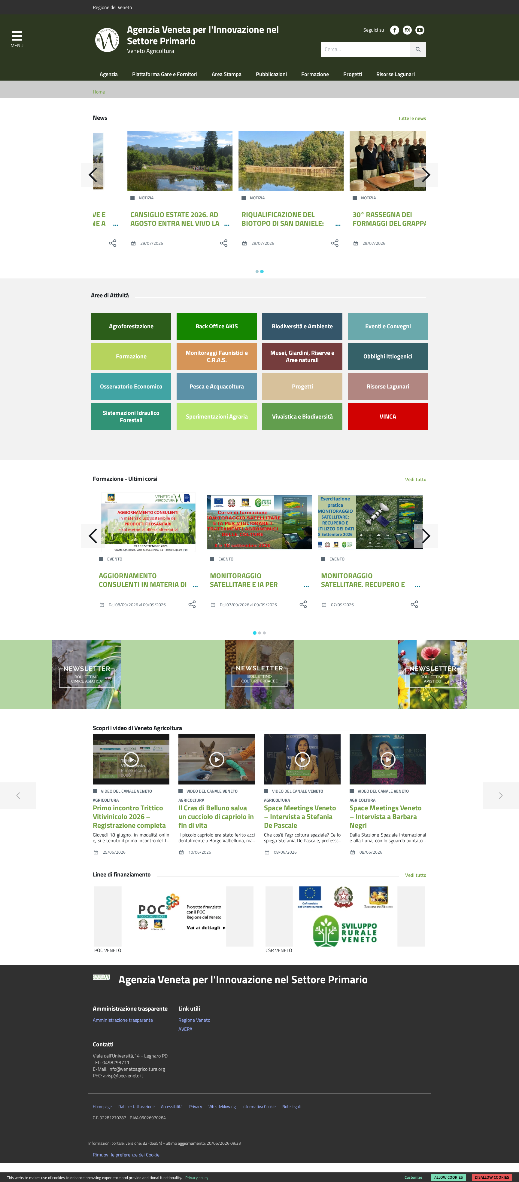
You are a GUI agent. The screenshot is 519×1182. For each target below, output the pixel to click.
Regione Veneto (194, 1020)
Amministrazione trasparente (123, 1020)
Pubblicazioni (272, 74)
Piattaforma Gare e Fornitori (165, 74)
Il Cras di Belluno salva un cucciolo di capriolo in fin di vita (216, 816)
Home (99, 91)
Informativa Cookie (259, 1106)
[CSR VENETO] (345, 916)
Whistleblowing (222, 1106)
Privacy (195, 1106)
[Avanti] (426, 175)
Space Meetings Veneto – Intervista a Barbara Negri (386, 816)
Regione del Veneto (112, 7)
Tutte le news (412, 118)
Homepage (102, 1106)
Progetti (353, 74)
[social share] (192, 243)
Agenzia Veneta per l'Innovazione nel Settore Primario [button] (243, 979)
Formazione (315, 74)
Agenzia (109, 74)
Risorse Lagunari (395, 74)
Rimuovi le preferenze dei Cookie (126, 1154)
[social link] (394, 30)
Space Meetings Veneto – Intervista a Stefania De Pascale (300, 816)
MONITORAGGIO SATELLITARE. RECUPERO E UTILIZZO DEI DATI (363, 584)
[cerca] (418, 49)
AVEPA (185, 1029)
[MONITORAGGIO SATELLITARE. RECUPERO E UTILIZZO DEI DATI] (370, 522)
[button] (17, 40)
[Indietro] (93, 175)
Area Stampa (227, 74)
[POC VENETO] (173, 916)
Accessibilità (172, 1106)
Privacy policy (196, 1177)
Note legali (291, 1106)
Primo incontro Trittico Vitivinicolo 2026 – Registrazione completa (129, 816)
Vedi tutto (415, 479)
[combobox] (373, 49)
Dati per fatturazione (136, 1106)
